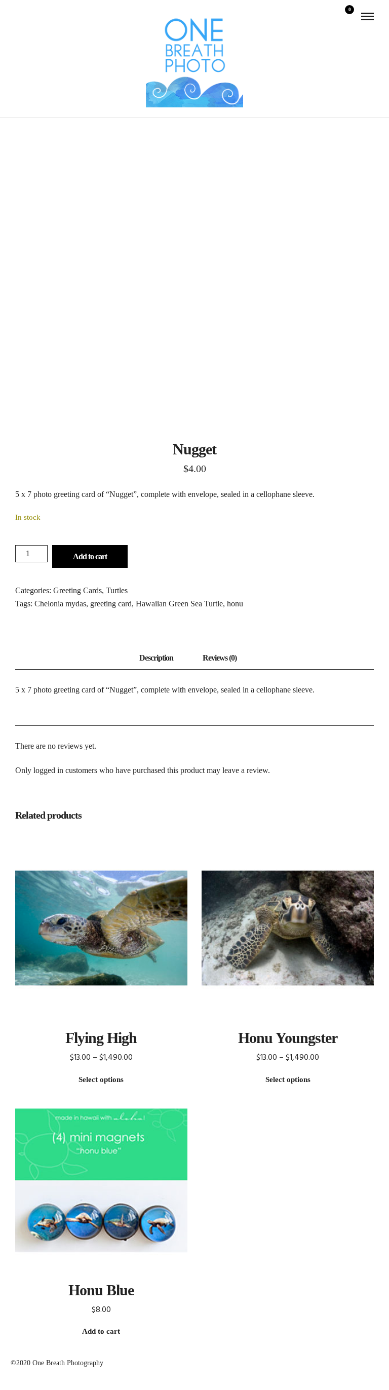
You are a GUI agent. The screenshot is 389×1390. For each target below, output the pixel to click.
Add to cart (90, 556)
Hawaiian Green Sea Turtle (179, 603)
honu (235, 603)
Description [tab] (156, 657)
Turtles (117, 590)
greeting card (111, 603)
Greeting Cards (77, 590)
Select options (101, 1079)
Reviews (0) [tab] (220, 657)
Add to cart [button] (101, 1331)
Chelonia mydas (60, 603)
